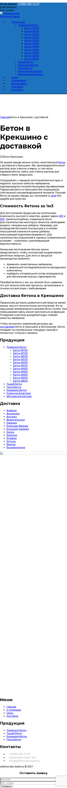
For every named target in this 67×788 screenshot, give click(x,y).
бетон (61, 162)
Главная (5, 117)
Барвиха (12, 422)
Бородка (12, 435)
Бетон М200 (20, 356)
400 (61, 216)
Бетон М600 (20, 381)
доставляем (7, 326)
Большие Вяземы (17, 425)
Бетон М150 (20, 353)
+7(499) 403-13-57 (28, 4)
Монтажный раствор (19, 396)
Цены (10, 713)
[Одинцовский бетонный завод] (15, 16)
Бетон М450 (20, 371)
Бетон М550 (20, 377)
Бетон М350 (20, 365)
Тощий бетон (14, 384)
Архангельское (16, 419)
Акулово (12, 416)
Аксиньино (13, 413)
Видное (11, 444)
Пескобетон (14, 387)
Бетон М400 (20, 368)
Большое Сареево (18, 429)
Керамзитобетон (17, 390)
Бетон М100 (20, 350)
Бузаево (12, 438)
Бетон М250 (20, 359)
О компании (14, 709)
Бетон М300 (20, 362)
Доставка (12, 716)
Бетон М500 (20, 374)
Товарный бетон (16, 347)
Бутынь (11, 441)
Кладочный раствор (19, 393)
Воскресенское (16, 447)
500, (2, 219)
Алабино (12, 410)
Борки (10, 432)
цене (53, 195)
